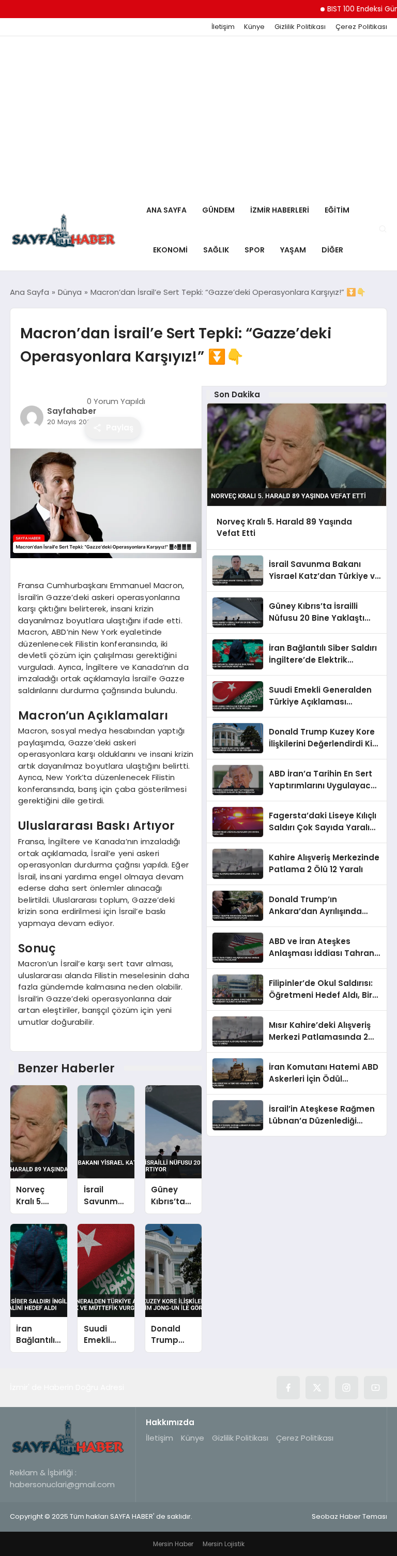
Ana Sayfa (166, 210)
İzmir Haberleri (279, 210)
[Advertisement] (198, 113)
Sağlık (216, 250)
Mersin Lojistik (224, 1543)
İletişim (223, 27)
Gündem (218, 210)
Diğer (332, 250)
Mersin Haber (173, 1543)
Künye (254, 27)
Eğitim (337, 210)
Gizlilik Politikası (300, 27)
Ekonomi (170, 250)
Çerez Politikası (361, 27)
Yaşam (293, 250)
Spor (255, 250)
